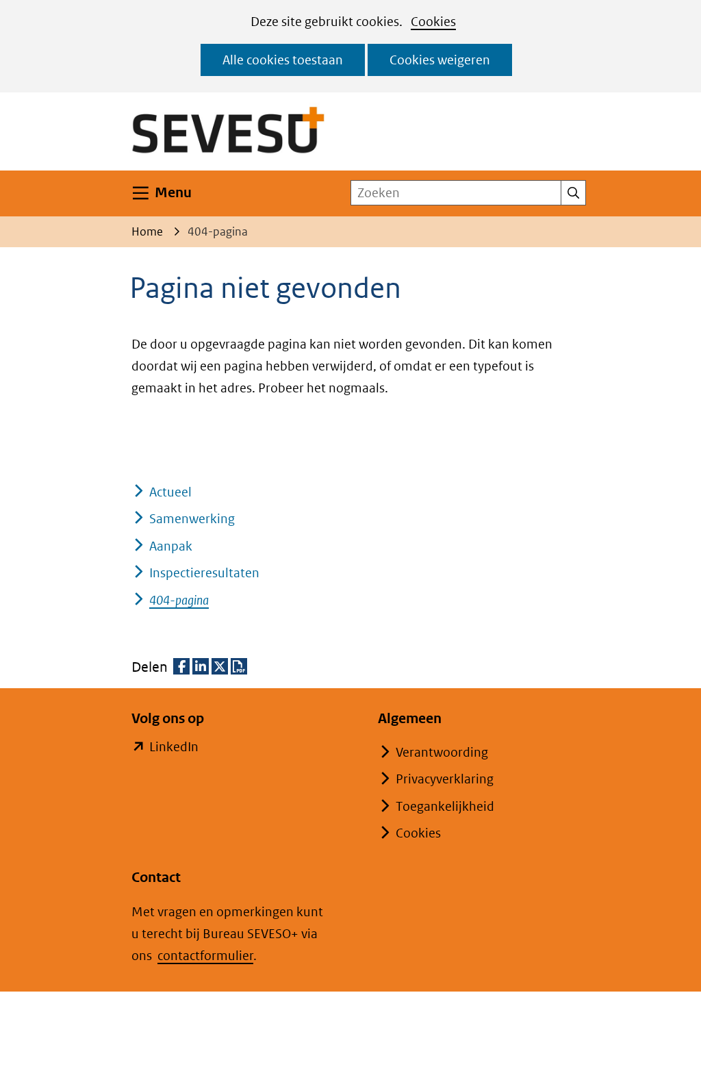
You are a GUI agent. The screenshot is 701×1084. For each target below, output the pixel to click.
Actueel (170, 492)
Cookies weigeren (440, 60)
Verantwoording (442, 752)
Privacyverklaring (445, 779)
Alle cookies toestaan (282, 60)
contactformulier (205, 955)
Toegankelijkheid (445, 806)
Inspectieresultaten (204, 573)
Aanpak (170, 546)
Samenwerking (192, 519)
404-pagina (179, 600)
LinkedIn (174, 748)
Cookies (433, 21)
